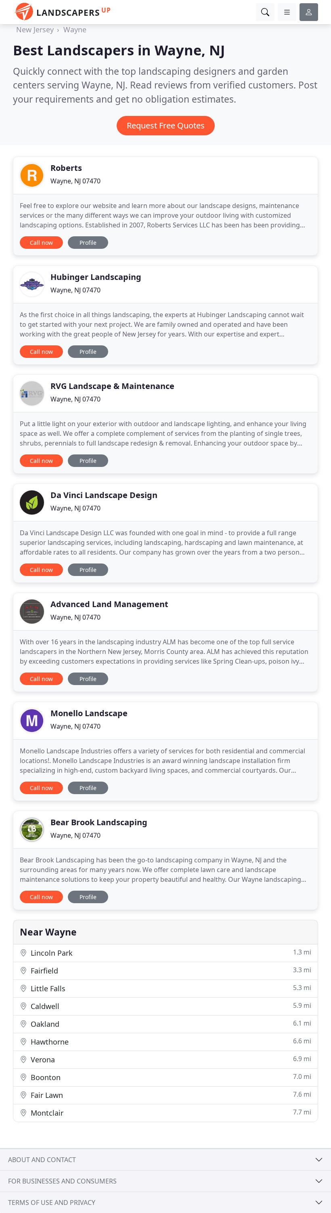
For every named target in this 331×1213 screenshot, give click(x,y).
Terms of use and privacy (51, 1202)
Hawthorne (170, 1041)
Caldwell (170, 1006)
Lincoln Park (170, 953)
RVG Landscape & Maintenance (112, 386)
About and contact (42, 1159)
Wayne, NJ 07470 (75, 181)
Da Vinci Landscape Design (103, 495)
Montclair (170, 1113)
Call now (41, 242)
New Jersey (35, 29)
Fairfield (170, 970)
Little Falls (170, 988)
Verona (170, 1059)
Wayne (74, 29)
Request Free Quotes (166, 125)
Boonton (170, 1077)
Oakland (170, 1024)
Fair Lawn (170, 1095)
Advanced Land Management (109, 604)
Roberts (66, 167)
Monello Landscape (89, 713)
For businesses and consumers (62, 1181)
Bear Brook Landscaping (98, 822)
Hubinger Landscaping (95, 276)
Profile (88, 242)
